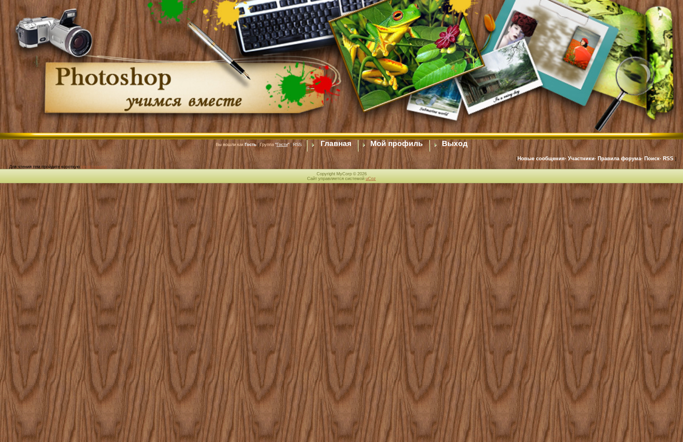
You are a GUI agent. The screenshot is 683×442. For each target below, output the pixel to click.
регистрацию (94, 166)
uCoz (371, 178)
